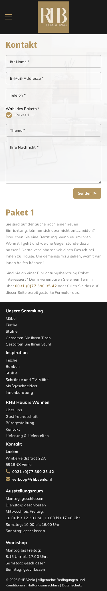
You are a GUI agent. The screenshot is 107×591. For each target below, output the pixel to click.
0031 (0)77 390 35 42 (36, 285)
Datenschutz (72, 585)
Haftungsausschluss (43, 585)
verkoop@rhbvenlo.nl (32, 479)
